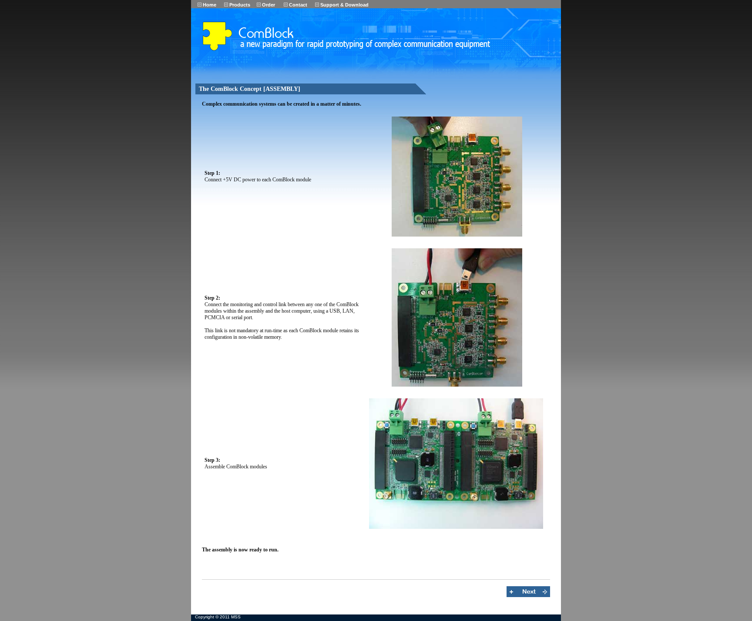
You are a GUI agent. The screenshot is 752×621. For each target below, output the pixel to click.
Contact (297, 4)
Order (268, 4)
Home (208, 4)
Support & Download (344, 4)
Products (239, 4)
